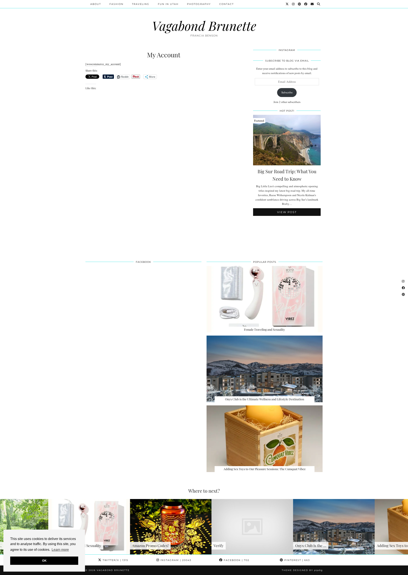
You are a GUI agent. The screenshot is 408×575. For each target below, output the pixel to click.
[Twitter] (287, 4)
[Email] (312, 4)
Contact (226, 4)
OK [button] (44, 560)
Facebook (236, 560)
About (95, 4)
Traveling (140, 4)
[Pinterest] (299, 4)
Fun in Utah (168, 4)
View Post (287, 212)
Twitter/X (115, 560)
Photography (199, 4)
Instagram (175, 560)
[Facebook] (306, 4)
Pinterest (296, 560)
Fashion (116, 4)
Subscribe (287, 92)
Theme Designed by (302, 570)
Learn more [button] (60, 549)
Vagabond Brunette (204, 25)
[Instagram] (293, 4)
